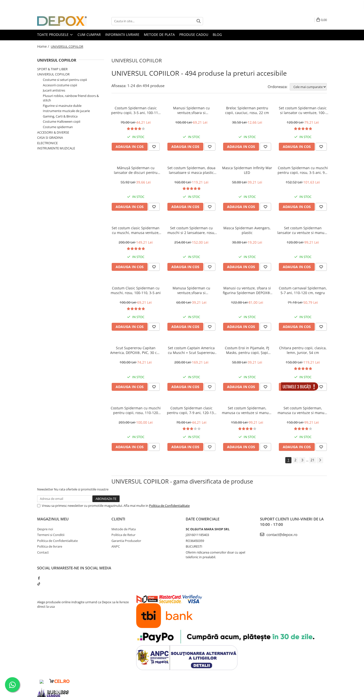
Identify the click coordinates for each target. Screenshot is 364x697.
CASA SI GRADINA (50, 137)
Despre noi (45, 529)
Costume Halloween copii (61, 121)
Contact (43, 552)
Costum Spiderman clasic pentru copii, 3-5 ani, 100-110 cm (135, 110)
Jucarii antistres (54, 90)
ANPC (115, 546)
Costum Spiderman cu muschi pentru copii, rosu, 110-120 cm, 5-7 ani (136, 410)
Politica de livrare (49, 546)
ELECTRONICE (47, 143)
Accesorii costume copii (60, 85)
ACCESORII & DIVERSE (53, 132)
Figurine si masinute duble (62, 105)
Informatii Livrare (122, 34)
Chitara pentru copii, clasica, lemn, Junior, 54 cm (303, 350)
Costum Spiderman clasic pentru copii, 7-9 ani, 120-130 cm (191, 410)
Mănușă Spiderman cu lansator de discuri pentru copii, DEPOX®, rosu (135, 170)
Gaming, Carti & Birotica (60, 116)
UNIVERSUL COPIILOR (56, 60)
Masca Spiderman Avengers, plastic (247, 230)
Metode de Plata (159, 34)
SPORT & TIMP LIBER (52, 69)
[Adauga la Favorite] (154, 147)
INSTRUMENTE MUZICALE (56, 148)
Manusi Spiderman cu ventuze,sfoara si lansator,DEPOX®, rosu (191, 110)
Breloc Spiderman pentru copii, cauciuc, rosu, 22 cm (247, 110)
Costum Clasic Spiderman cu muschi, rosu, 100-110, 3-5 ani (136, 290)
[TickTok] (38, 583)
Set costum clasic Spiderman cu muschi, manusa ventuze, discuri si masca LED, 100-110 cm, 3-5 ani (135, 230)
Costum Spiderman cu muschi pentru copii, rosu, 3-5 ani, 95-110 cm (303, 170)
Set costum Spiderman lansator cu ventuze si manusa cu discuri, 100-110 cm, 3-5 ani (302, 230)
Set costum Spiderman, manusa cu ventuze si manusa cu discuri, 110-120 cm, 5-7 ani (302, 410)
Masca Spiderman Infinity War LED (247, 170)
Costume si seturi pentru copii (65, 79)
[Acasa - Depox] (62, 21)
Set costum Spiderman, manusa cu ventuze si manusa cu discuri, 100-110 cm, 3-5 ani (247, 410)
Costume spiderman (58, 127)
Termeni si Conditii (50, 535)
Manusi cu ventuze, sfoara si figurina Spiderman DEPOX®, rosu (247, 290)
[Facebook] (38, 578)
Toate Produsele (53, 34)
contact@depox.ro (281, 534)
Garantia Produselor (126, 540)
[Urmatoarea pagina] (320, 460)
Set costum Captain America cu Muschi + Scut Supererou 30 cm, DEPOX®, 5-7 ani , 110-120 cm (191, 350)
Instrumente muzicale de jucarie (66, 111)
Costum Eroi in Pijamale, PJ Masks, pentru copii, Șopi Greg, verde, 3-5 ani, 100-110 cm (247, 350)
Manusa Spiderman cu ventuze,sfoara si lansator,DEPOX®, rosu (191, 290)
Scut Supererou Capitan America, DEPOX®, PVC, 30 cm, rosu (135, 350)
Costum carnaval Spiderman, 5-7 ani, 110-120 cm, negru (303, 290)
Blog (217, 34)
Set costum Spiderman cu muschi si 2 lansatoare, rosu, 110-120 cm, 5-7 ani (191, 230)
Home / (43, 46)
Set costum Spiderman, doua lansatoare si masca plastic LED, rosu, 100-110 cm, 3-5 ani (191, 170)
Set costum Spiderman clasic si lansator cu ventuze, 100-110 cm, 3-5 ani (303, 110)
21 (312, 460)
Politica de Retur (123, 535)
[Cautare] (198, 21)
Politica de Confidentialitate (169, 505)
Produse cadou (193, 34)
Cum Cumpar (89, 34)
